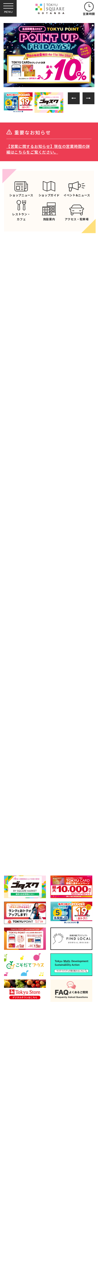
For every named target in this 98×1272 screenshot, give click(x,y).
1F (52, 807)
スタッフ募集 (54, 1224)
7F (52, 845)
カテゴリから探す (49, 787)
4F (52, 826)
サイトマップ (54, 1235)
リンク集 (51, 1213)
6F (24, 845)
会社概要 (17, 1224)
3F (23, 826)
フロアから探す (22, 786)
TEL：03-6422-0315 (49, 1169)
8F (82, 845)
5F (81, 826)
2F (81, 807)
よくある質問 (20, 1213)
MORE (49, 495)
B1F (24, 807)
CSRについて (20, 1235)
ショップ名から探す (75, 787)
